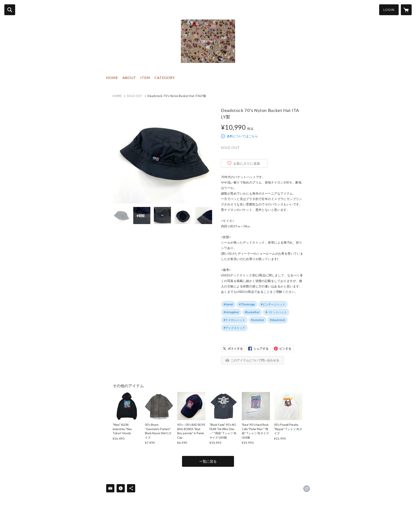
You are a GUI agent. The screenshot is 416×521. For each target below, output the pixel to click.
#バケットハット (276, 312)
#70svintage (247, 304)
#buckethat (252, 312)
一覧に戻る (208, 461)
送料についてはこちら (242, 136)
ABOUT (129, 77)
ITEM (145, 77)
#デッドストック (234, 327)
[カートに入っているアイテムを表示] (406, 9)
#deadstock (277, 320)
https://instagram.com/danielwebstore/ (306, 488)
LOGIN (389, 9)
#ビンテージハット (273, 304)
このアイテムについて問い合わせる (255, 360)
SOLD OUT (134, 96)
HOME (112, 77)
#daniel (228, 304)
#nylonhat (257, 320)
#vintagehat (231, 312)
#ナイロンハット (234, 320)
